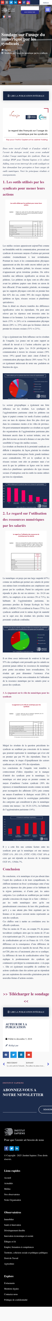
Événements (9, 1283)
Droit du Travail (11, 1258)
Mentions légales (11, 1288)
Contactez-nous (11, 1294)
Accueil (7, 1177)
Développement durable (14, 1230)
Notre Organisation (12, 1199)
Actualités (8, 1183)
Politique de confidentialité (15, 1299)
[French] (4, 17)
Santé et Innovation (12, 1224)
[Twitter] (11, 2)
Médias (7, 1188)
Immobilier (9, 1219)
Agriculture (9, 1263)
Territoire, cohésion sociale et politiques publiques (26, 1252)
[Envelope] (2, 2)
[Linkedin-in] (15, 2)
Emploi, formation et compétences (19, 1247)
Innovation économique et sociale (18, 1235)
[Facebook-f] (24, 2)
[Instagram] (28, 2)
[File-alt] (7, 2)
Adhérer (46, 2)
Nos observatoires (12, 1194)
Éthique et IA (10, 1241)
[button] (48, 9)
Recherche (30, 12)
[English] (9, 17)
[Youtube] (19, 2)
